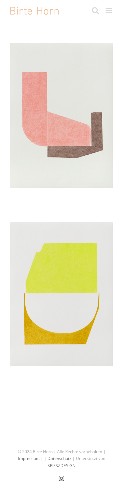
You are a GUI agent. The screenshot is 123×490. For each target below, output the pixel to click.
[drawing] (61, 115)
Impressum (29, 458)
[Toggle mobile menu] (109, 10)
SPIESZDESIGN (61, 465)
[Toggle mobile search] (95, 10)
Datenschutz (59, 458)
